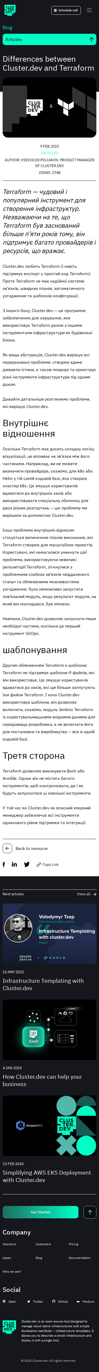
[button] (7, 865)
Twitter (38, 1301)
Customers (43, 1244)
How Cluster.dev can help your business (42, 1080)
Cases (7, 1258)
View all (83, 894)
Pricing (73, 1244)
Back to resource (32, 848)
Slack (12, 1301)
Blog (39, 1258)
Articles (49, 153)
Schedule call (68, 10)
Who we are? (12, 1271)
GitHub (63, 1301)
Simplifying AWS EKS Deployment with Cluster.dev (47, 1176)
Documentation (80, 1258)
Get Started (40, 1212)
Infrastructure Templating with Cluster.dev (43, 984)
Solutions (9, 1244)
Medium (88, 1301)
